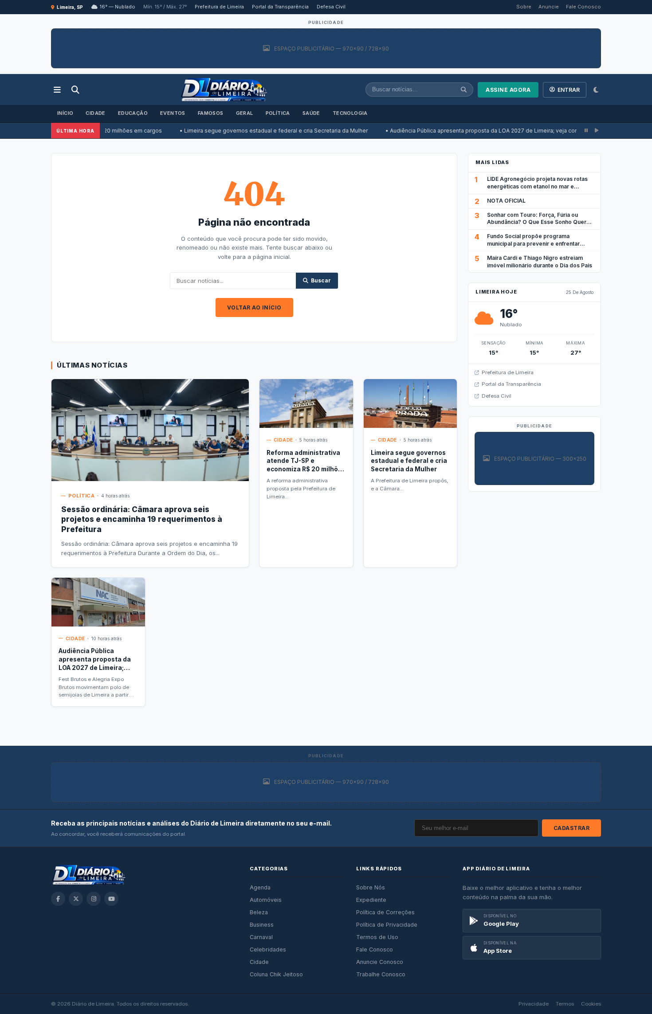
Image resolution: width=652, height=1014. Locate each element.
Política (278, 113)
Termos (565, 1004)
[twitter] (76, 899)
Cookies (591, 1004)
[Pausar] (586, 130)
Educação (133, 113)
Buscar (321, 280)
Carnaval (261, 937)
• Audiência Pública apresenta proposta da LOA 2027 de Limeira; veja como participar (466, 130)
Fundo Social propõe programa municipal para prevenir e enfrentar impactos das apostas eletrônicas (533, 243)
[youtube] (111, 899)
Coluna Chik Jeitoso (276, 974)
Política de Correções (385, 912)
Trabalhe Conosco (380, 974)
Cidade (95, 113)
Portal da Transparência (280, 7)
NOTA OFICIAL (506, 200)
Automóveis (266, 900)
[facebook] (58, 899)
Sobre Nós (370, 887)
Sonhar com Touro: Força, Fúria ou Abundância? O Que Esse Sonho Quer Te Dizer (536, 222)
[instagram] (93, 899)
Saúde (311, 113)
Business (262, 924)
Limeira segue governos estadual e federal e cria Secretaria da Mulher (409, 461)
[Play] (596, 130)
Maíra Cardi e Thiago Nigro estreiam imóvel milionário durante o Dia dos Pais (539, 261)
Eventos (172, 113)
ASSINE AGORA (508, 89)
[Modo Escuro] (596, 90)
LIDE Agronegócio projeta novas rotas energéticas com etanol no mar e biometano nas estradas (537, 186)
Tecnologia (350, 113)
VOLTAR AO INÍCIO (254, 307)
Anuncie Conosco (379, 962)
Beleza (259, 912)
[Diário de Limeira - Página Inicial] (224, 89)
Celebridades (268, 949)
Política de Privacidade (386, 924)
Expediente (371, 900)
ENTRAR (569, 89)
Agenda (260, 887)
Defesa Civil (331, 7)
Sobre (523, 7)
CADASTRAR (572, 828)
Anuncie (548, 7)
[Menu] (57, 89)
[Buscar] (75, 89)
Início (65, 113)
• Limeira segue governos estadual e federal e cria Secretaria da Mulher (243, 130)
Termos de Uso (377, 937)
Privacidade (533, 1004)
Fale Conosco (583, 7)
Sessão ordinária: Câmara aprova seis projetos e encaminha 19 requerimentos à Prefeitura (141, 519)
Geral (244, 113)
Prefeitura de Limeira (219, 7)
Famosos (211, 113)
